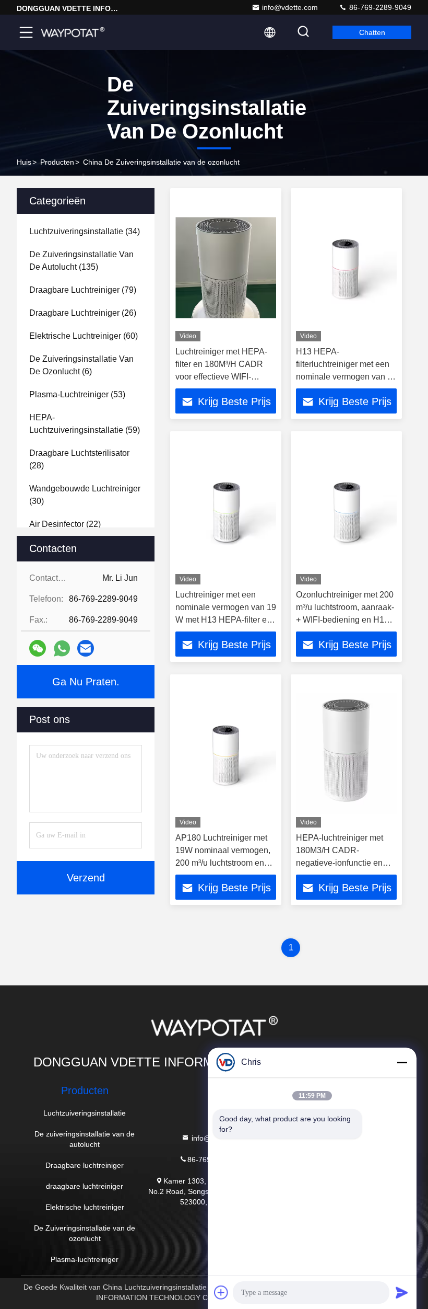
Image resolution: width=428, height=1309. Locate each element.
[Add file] (221, 1292)
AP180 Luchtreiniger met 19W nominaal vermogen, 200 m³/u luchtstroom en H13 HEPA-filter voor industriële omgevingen (222, 862)
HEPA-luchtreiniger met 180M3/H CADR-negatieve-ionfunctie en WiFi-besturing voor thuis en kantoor (342, 862)
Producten (57, 162)
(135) (81, 260)
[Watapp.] (62, 648)
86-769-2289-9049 (379, 7)
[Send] (402, 1292)
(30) (84, 495)
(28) (79, 459)
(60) (83, 335)
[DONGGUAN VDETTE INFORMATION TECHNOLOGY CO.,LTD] (72, 32)
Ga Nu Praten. (86, 681)
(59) (84, 423)
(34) (84, 231)
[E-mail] (85, 648)
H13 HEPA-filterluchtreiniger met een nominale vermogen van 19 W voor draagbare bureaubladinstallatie (346, 376)
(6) (81, 365)
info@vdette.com (290, 7)
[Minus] (402, 1062)
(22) (65, 524)
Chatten (372, 32)
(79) (82, 289)
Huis (24, 162)
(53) (77, 394)
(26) (82, 312)
